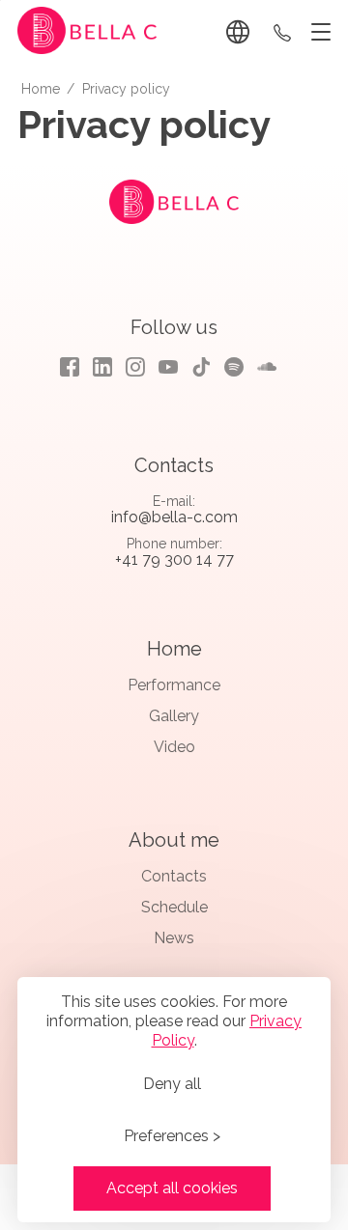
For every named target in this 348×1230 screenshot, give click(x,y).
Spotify (234, 366)
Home (174, 648)
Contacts (174, 876)
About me (174, 840)
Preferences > (172, 1136)
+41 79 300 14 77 (282, 31)
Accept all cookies (172, 1188)
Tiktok (201, 366)
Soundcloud (266, 366)
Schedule (174, 907)
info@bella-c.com (174, 517)
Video (174, 747)
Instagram (135, 366)
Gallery (174, 716)
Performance (174, 685)
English (240, 31)
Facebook (69, 366)
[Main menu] (317, 33)
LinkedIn (102, 366)
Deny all (172, 1084)
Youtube (168, 366)
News (174, 938)
